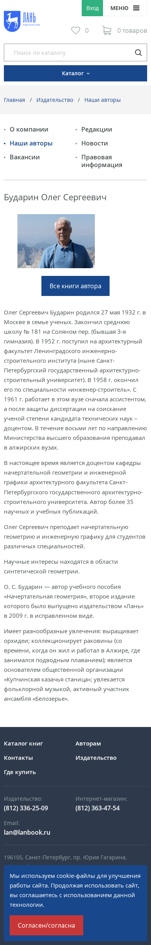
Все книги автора (75, 286)
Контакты (18, 757)
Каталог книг (23, 743)
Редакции (96, 129)
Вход (92, 8)
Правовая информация (101, 161)
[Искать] (138, 52)
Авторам (88, 743)
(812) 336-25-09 (26, 808)
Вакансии (25, 157)
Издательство (54, 99)
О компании (29, 129)
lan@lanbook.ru (27, 832)
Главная (14, 99)
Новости (94, 143)
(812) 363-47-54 (98, 808)
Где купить (20, 772)
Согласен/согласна (46, 925)
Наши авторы (102, 99)
